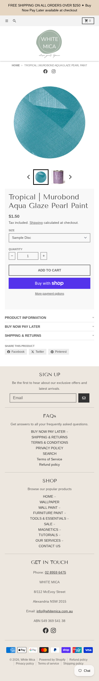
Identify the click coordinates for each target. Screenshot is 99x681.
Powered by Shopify (52, 659)
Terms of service (48, 663)
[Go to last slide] (28, 177)
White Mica (28, 659)
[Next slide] (70, 177)
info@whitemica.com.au (55, 611)
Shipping (36, 223)
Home (15, 65)
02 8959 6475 (55, 572)
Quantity (15, 249)
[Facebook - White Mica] (45, 71)
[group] (41, 177)
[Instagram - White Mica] (53, 71)
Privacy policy (25, 663)
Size (11, 230)
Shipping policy (73, 663)
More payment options (49, 293)
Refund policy (78, 659)
